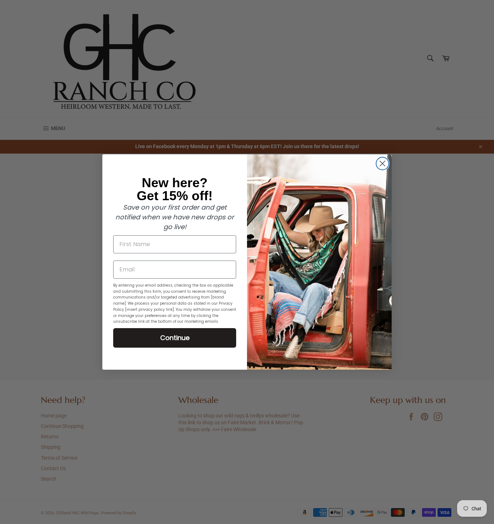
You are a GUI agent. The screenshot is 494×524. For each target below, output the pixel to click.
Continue (174, 337)
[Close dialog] (382, 163)
